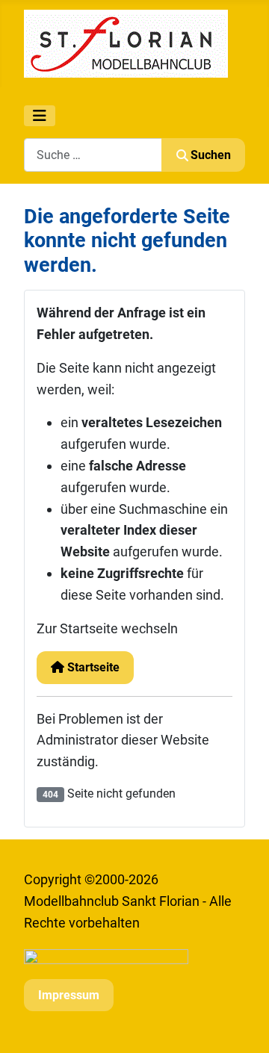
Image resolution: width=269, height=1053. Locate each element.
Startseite (92, 667)
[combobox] (93, 155)
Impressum (68, 995)
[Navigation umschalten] (39, 115)
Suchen (211, 155)
